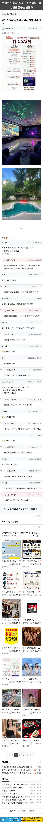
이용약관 (11, 811)
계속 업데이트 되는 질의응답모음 (31, 648)
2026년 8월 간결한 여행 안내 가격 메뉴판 (10, 592)
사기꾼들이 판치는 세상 (13, 787)
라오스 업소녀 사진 (9, 740)
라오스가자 (6, 298)
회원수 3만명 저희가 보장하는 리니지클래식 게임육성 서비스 (17, 770)
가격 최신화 (6, 679)
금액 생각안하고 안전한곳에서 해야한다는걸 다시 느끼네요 (13, 803)
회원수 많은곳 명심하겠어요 (13, 797)
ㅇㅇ (3, 275)
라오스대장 (8, 28)
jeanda (4, 322)
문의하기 (22, 811)
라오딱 (4, 411)
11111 (6, 287)
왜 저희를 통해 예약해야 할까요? (30, 592)
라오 (3, 435)
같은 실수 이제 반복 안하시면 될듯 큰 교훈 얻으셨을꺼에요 (16, 784)
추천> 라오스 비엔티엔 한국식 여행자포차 (31, 740)
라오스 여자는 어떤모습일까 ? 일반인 (11, 709)
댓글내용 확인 (9, 351)
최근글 (5, 761)
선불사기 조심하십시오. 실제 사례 (10, 561)
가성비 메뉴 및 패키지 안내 (31, 620)
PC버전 (32, 811)
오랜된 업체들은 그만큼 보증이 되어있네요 (15, 799)
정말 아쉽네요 (9, 790)
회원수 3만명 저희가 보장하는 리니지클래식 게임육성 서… (30, 561)
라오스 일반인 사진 (30, 709)
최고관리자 (11, 334)
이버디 (4, 346)
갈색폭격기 (8, 382)
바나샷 (4, 483)
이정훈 (4, 459)
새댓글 (5, 779)
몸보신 (4, 242)
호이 (3, 358)
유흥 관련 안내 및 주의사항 (11, 648)
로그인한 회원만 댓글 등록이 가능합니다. (21, 508)
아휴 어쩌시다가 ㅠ (11, 793)
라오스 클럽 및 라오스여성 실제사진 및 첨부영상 (30, 679)
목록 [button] (39, 516)
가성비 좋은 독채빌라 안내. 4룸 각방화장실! (11, 620)
